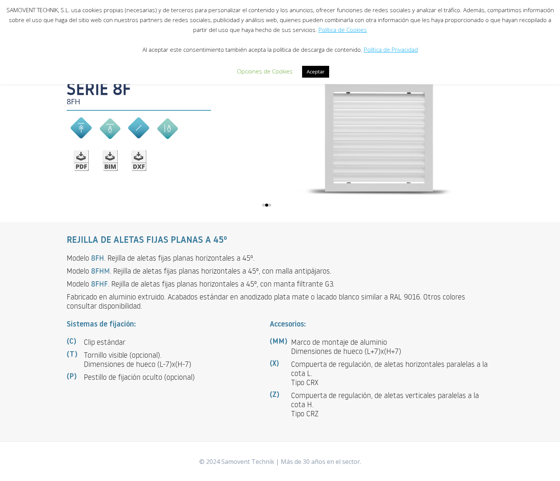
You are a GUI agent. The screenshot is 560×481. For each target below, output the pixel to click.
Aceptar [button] (316, 71)
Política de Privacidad (391, 49)
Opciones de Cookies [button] (265, 71)
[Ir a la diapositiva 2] (266, 205)
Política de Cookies (342, 29)
